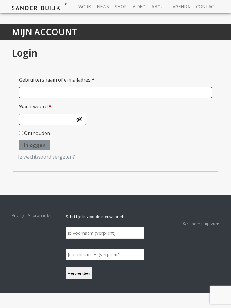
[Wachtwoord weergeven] (79, 119)
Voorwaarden (40, 215)
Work (84, 6)
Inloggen (34, 145)
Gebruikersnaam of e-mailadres (64, 79)
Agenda (181, 6)
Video (139, 6)
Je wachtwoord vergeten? (46, 156)
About (159, 6)
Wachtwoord (43, 106)
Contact (206, 6)
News (103, 6)
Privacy (18, 215)
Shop (121, 6)
